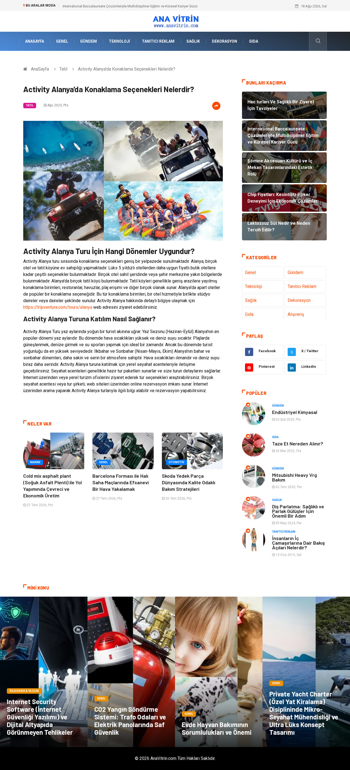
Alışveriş (296, 314)
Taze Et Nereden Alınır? (297, 444)
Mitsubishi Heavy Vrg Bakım (294, 477)
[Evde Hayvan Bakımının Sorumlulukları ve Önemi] (218, 672)
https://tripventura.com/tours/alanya (57, 307)
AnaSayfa (34, 41)
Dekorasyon (224, 41)
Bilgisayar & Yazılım (24, 690)
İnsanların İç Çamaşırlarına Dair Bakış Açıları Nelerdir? (298, 542)
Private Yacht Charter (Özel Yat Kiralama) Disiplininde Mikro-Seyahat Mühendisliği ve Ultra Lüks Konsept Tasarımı (303, 713)
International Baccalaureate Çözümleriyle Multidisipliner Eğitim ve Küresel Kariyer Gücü (130, 6)
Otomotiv (176, 462)
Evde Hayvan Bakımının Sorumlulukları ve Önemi (217, 728)
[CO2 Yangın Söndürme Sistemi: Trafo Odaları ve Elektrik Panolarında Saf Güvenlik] (131, 672)
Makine (35, 462)
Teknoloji (119, 41)
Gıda (253, 41)
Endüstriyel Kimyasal (294, 412)
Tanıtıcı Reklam (158, 41)
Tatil (63, 69)
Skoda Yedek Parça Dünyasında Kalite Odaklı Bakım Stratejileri (188, 482)
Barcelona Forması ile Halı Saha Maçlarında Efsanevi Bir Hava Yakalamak (120, 482)
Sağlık (193, 41)
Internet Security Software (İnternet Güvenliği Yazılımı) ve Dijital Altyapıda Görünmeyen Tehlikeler (40, 717)
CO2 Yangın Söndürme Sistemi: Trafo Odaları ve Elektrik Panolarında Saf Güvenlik (130, 720)
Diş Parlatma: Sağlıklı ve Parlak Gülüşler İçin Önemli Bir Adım (298, 511)
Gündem (88, 41)
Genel (62, 41)
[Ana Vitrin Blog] (175, 21)
